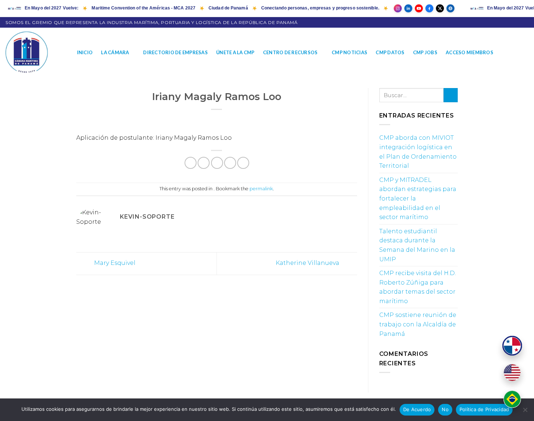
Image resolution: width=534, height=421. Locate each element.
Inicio (85, 52)
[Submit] (451, 95)
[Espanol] (512, 345)
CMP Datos (390, 52)
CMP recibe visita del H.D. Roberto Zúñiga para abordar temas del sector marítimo (417, 287)
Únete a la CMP (235, 52)
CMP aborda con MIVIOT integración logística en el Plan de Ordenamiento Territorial (418, 151)
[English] (512, 372)
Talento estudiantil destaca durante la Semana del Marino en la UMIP (417, 245)
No (445, 409)
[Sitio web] (450, 8)
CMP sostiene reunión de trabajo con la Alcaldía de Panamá (417, 324)
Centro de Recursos (290, 52)
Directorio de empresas (175, 52)
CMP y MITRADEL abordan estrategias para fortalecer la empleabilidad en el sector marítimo (417, 198)
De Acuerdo (417, 409)
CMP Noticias (349, 52)
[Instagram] (398, 8)
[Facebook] (429, 8)
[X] (440, 8)
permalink (261, 188)
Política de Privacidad (484, 409)
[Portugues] (512, 399)
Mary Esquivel (114, 263)
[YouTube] (419, 8)
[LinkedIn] (408, 8)
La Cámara (115, 52)
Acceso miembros (469, 52)
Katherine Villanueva (308, 263)
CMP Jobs (425, 52)
